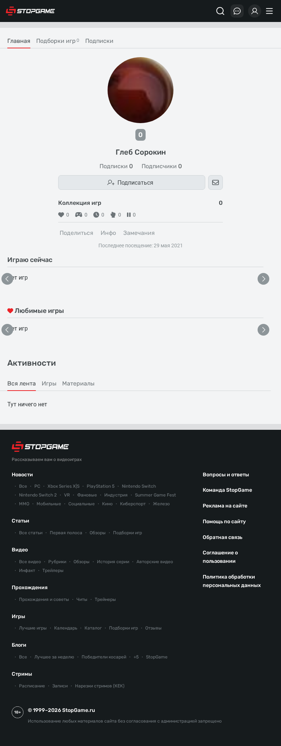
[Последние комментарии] (237, 11)
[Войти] (254, 11)
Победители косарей (104, 657)
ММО (24, 503)
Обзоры (98, 532)
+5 (136, 657)
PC (37, 486)
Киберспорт (133, 503)
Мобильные (49, 503)
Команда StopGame (227, 490)
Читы (81, 599)
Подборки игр (127, 532)
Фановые (87, 495)
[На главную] (30, 11)
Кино (107, 503)
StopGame (157, 657)
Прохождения (30, 587)
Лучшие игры (33, 628)
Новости (22, 475)
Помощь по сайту (224, 521)
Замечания (139, 232)
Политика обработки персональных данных (232, 581)
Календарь (65, 628)
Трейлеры (53, 570)
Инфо (108, 232)
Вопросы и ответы (226, 475)
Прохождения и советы (44, 599)
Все (23, 486)
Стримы (22, 674)
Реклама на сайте (225, 506)
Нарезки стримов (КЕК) (99, 685)
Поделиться (76, 232)
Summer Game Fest (155, 495)
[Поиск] (220, 11)
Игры (18, 616)
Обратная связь (222, 537)
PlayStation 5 (101, 486)
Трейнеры (105, 599)
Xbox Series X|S (63, 486)
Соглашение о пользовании (220, 557)
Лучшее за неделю (54, 657)
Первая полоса (66, 532)
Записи (60, 685)
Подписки (116, 166)
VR (67, 495)
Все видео (30, 561)
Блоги (19, 645)
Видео (20, 550)
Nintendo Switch (139, 486)
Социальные (81, 503)
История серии (113, 561)
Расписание (32, 685)
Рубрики (57, 561)
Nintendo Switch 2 (38, 495)
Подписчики (162, 166)
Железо (161, 503)
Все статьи (30, 532)
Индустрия (116, 495)
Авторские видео (154, 561)
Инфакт (27, 570)
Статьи (20, 521)
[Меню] (270, 11)
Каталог (93, 628)
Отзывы (153, 628)
